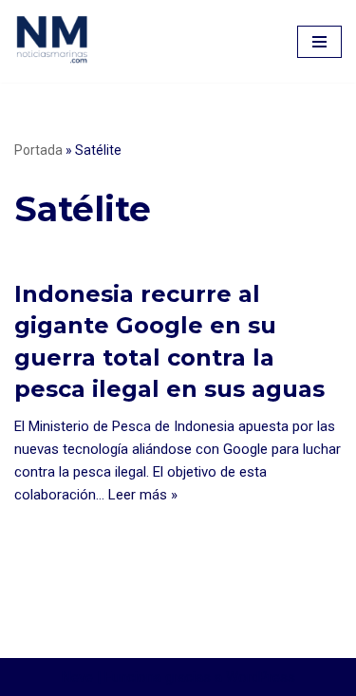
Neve (77, 677)
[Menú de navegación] (319, 42)
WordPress (260, 677)
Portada (38, 150)
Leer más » (143, 494)
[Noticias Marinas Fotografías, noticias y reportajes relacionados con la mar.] (52, 39)
